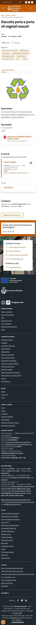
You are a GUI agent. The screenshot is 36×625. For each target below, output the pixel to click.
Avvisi (13, 15)
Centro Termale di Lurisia (8, 580)
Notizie (3, 392)
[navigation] (4, 8)
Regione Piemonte (7, 2)
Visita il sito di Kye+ (7, 583)
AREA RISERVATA (18, 622)
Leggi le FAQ (5, 522)
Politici (3, 330)
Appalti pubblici (5, 349)
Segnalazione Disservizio (8, 528)
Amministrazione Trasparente (10, 513)
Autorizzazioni (5, 352)
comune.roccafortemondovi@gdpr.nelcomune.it (19, 502)
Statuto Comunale (6, 537)
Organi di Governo (6, 312)
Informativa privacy (7, 540)
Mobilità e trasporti (7, 369)
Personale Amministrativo (9, 327)
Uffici (2, 318)
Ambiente (4, 343)
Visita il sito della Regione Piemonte (12, 568)
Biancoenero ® (14, 618)
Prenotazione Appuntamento (10, 525)
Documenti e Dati (6, 321)
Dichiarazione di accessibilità (9, 516)
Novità (8, 15)
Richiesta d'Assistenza (8, 531)
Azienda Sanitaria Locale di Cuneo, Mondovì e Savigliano (18, 574)
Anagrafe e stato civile (8, 346)
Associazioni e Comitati (8, 425)
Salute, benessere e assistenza (10, 372)
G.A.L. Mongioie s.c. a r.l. (8, 577)
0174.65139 (13, 169)
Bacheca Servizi (6, 534)
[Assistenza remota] (20, 613)
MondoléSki (4, 586)
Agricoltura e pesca (7, 340)
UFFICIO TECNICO (10, 162)
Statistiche (4, 555)
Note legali (4, 543)
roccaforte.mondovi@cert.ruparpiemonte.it (18, 442)
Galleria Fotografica (7, 417)
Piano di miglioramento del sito (10, 519)
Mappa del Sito (5, 558)
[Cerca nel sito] (31, 8)
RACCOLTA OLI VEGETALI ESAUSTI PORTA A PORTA (19, 137)
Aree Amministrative (7, 315)
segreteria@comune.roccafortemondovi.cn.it (18, 444)
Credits (3, 549)
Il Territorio (4, 414)
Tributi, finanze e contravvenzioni (11, 375)
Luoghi (3, 411)
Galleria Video (5, 420)
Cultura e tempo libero (8, 358)
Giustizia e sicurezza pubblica (10, 363)
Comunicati (4, 394)
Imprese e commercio (7, 366)
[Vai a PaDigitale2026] (12, 302)
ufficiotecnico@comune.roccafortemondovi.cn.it (16, 174)
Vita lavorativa (5, 381)
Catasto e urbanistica (7, 355)
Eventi (3, 408)
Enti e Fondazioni (6, 324)
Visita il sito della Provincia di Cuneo (12, 571)
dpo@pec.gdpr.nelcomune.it (12, 504)
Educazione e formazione (8, 361)
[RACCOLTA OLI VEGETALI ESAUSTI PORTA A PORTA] (4, 137)
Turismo (3, 378)
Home (2, 15)
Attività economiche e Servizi (10, 423)
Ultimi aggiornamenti (7, 552)
